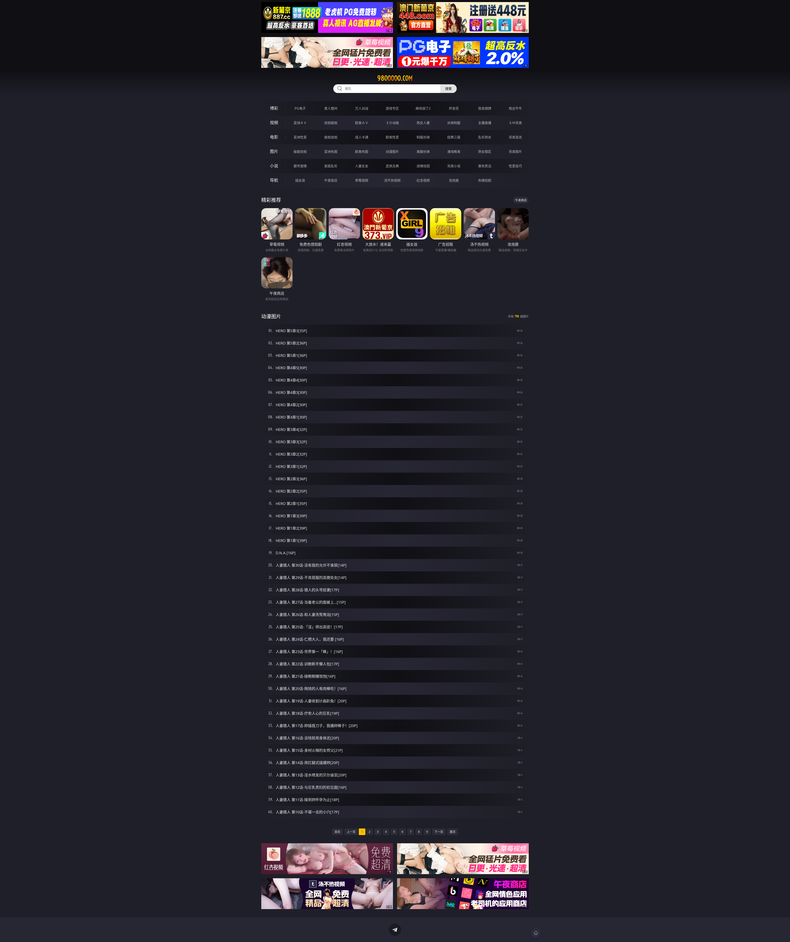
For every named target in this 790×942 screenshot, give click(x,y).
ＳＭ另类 (515, 123)
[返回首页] (536, 933)
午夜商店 (330, 180)
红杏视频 (423, 180)
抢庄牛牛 (515, 108)
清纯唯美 (453, 151)
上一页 (351, 832)
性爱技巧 (515, 166)
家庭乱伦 (330, 166)
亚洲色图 (330, 151)
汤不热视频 (392, 180)
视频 (274, 122)
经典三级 (453, 137)
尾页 (452, 832)
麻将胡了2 (423, 108)
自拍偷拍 (330, 123)
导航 (274, 180)
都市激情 (300, 166)
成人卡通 (361, 137)
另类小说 (453, 166)
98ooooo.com (395, 78)
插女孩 (300, 180)
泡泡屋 (454, 180)
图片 (274, 151)
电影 (274, 137)
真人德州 (330, 108)
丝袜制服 (453, 123)
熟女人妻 (423, 123)
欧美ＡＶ (361, 123)
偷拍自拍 (330, 137)
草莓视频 (361, 180)
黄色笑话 (484, 166)
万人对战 (361, 108)
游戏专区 (392, 108)
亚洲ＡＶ (300, 123)
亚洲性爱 (300, 137)
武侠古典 (392, 166)
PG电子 (300, 108)
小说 (274, 166)
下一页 (438, 832)
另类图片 (515, 151)
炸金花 (454, 108)
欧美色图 (361, 151)
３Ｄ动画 (392, 123)
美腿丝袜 (423, 151)
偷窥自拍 (300, 151)
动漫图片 (392, 151)
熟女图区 (484, 151)
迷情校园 (423, 166)
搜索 (448, 88)
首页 (337, 832)
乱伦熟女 (484, 137)
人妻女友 (361, 166)
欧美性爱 (392, 137)
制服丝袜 (423, 137)
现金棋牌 (484, 108)
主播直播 (484, 123)
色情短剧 (484, 180)
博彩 (274, 108)
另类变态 (515, 137)
